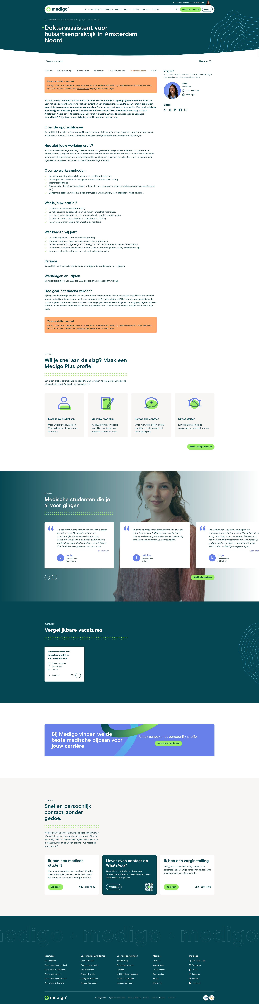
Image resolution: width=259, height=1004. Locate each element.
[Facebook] (180, 110)
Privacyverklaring (134, 998)
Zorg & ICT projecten (125, 979)
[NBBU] (206, 998)
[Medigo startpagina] (57, 9)
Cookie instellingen (158, 998)
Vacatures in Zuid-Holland (55, 970)
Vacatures (51, 20)
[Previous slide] (47, 577)
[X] (170, 110)
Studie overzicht (87, 970)
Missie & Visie (158, 965)
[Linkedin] (175, 110)
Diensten (120, 970)
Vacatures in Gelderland (54, 983)
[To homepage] (56, 997)
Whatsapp (199, 3)
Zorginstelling (122, 961)
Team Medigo (158, 974)
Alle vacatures (50, 961)
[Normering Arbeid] (211, 998)
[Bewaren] (72, 675)
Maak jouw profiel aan (89, 979)
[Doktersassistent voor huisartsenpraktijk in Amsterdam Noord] (78, 675)
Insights (156, 979)
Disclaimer (171, 998)
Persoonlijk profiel (88, 974)
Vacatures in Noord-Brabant (56, 979)
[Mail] (185, 110)
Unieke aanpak (159, 970)
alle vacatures (83, 89)
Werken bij (157, 983)
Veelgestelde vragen (89, 983)
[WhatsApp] (165, 110)
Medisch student (87, 961)
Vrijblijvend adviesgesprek (127, 974)
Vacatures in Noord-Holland (56, 965)
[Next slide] (54, 577)
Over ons (156, 961)
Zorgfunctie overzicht (89, 965)
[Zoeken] (177, 9)
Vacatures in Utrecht (53, 974)
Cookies (146, 998)
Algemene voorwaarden (117, 998)
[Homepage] (45, 20)
